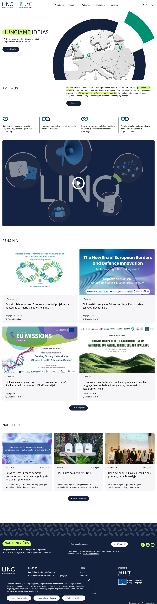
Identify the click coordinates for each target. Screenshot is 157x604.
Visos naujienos (79, 498)
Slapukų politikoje (30, 591)
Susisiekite (11, 49)
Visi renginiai (79, 408)
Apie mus (83, 572)
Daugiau (74, 103)
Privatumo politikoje (91, 554)
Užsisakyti (120, 544)
